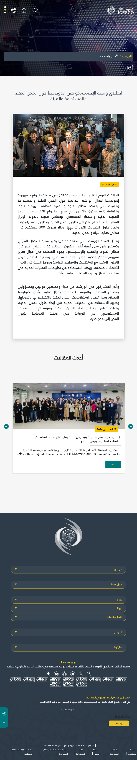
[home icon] (24, 10)
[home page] (121, 10)
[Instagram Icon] (64, 673)
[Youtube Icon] (56, 673)
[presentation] (6, 426)
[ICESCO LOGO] (68, 538)
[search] (35, 10)
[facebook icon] (89, 673)
